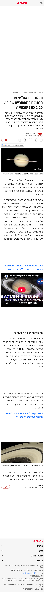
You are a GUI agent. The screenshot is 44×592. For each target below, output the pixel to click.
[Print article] (20, 140)
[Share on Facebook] (35, 140)
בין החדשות (17, 93)
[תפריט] (42, 3)
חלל (41, 487)
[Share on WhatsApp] (25, 140)
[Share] (41, 140)
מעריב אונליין (31, 133)
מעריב (41, 93)
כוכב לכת (28, 487)
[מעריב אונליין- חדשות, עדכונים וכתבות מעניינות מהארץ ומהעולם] (22, 3)
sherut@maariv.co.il (27, 573)
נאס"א (35, 487)
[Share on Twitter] (30, 140)
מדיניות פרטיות (28, 589)
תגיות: (40, 486)
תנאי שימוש (39, 589)
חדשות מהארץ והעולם (29, 93)
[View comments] (5, 140)
